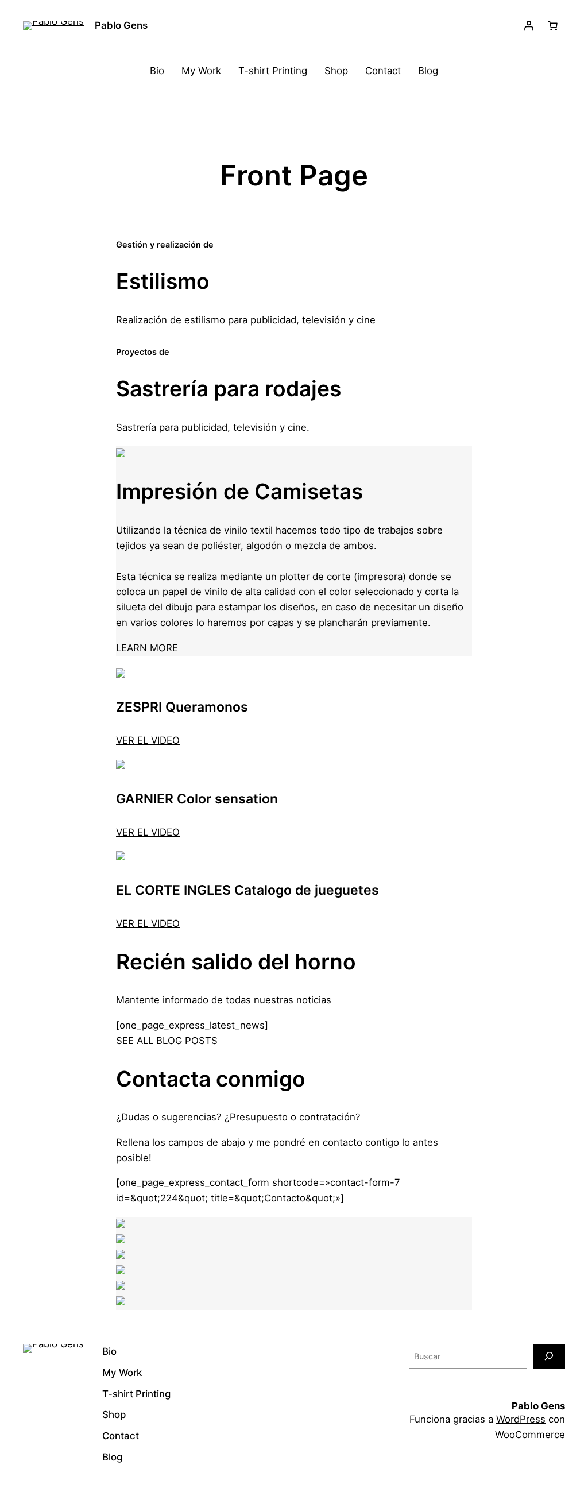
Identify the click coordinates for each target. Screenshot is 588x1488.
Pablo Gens (121, 25)
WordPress (521, 1419)
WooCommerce (530, 1434)
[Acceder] (529, 26)
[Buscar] (549, 1356)
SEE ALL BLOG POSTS (167, 1040)
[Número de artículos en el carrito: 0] (553, 26)
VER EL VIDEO (148, 740)
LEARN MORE (147, 648)
